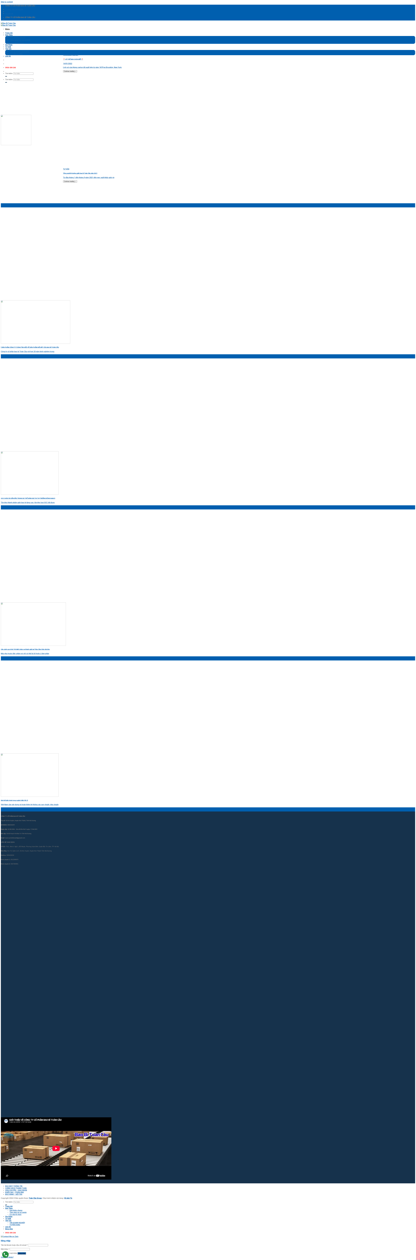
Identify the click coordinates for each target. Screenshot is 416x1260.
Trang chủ (9, 33)
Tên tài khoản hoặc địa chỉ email (14, 1245)
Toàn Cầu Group (35, 1198)
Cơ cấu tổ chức (17, 42)
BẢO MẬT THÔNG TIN (13, 1186)
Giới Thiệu (9, 35)
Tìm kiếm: (9, 73)
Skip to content (7, 2)
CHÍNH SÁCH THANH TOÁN (16, 1188)
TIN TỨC (8, 49)
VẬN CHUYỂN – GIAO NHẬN (16, 1190)
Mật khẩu (5, 1249)
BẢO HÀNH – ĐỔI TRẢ (13, 1194)
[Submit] (6, 76)
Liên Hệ (8, 56)
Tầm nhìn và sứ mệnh (20, 40)
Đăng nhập (21, 1253)
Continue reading (70, 71)
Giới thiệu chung (17, 37)
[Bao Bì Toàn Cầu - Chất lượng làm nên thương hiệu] (8, 24)
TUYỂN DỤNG (16, 54)
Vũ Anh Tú (68, 1198)
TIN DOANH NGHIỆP (19, 51)
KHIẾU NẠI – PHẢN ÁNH (14, 1192)
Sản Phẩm (8, 45)
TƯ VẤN (8, 47)
